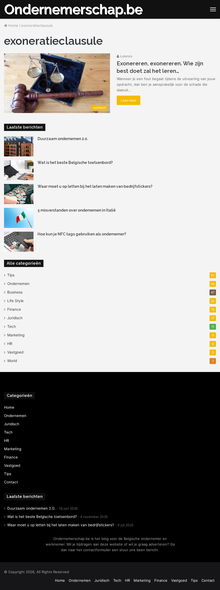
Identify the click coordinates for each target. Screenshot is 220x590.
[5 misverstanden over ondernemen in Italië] (19, 218)
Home (12, 25)
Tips (10, 275)
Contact (11, 482)
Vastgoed (15, 352)
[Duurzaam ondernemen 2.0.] (19, 146)
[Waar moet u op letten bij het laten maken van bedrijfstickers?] (19, 194)
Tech (11, 326)
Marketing (15, 335)
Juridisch (15, 318)
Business (15, 292)
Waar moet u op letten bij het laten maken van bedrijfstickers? (95, 186)
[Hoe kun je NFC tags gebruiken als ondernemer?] (19, 242)
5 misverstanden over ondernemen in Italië (77, 210)
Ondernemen (18, 283)
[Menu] (213, 9)
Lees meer (128, 100)
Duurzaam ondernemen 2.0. (63, 139)
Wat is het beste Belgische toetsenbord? (75, 162)
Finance (14, 309)
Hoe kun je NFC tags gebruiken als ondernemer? (82, 234)
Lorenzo (125, 56)
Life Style (15, 301)
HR (9, 343)
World (12, 361)
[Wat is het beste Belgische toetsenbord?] (19, 170)
